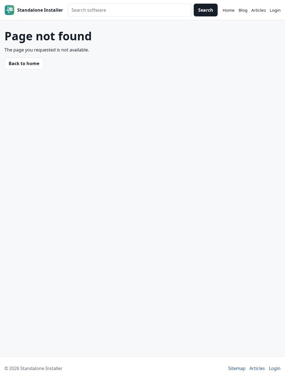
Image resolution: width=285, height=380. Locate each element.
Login (275, 10)
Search (205, 10)
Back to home (24, 63)
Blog (243, 10)
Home (229, 10)
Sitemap (236, 368)
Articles (258, 10)
